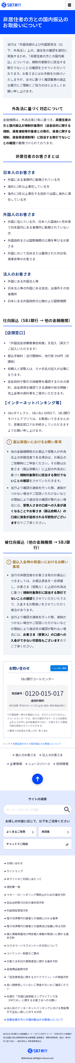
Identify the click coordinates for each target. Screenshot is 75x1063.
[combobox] (37, 809)
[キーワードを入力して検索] (67, 810)
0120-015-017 (44, 693)
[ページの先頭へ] (37, 779)
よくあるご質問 (60, 668)
